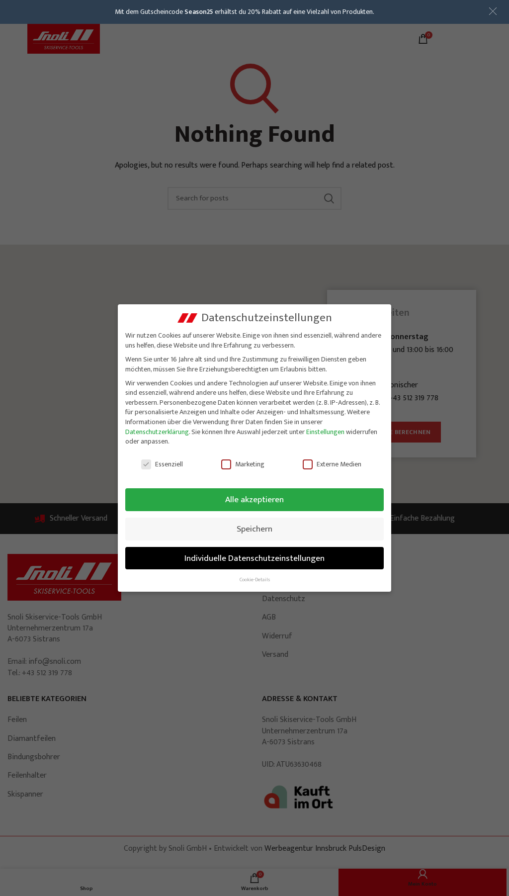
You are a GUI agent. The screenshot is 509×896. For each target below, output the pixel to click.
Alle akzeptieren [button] (254, 499)
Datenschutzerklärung (157, 432)
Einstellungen (325, 432)
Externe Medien (339, 464)
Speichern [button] (254, 529)
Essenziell (169, 464)
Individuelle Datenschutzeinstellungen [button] (254, 558)
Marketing (249, 464)
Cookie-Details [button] (255, 579)
